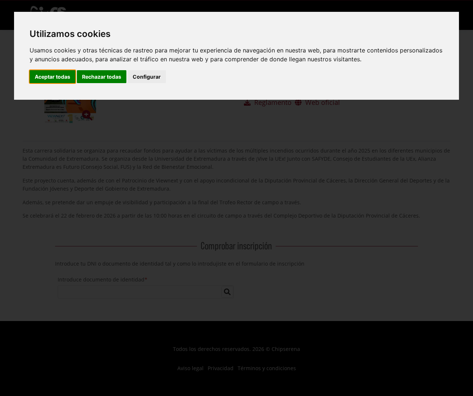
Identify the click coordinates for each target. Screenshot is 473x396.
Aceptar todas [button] (52, 77)
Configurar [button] (147, 77)
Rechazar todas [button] (101, 77)
